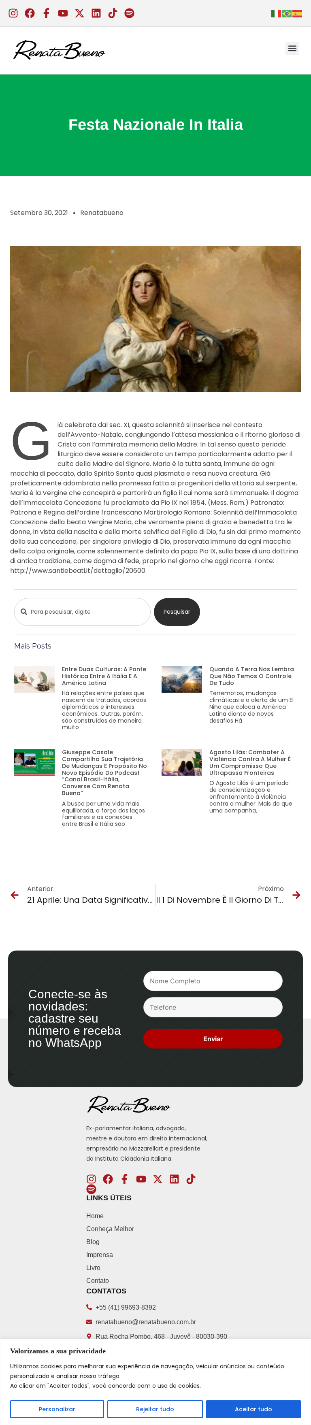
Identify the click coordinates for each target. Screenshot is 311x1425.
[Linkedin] (96, 13)
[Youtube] (63, 13)
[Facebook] (30, 13)
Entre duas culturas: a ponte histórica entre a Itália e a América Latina (104, 676)
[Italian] (276, 13)
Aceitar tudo (253, 1409)
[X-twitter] (80, 13)
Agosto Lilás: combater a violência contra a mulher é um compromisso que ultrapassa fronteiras (250, 762)
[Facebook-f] (46, 13)
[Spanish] (297, 13)
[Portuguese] (287, 13)
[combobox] (82, 612)
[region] (155, 1382)
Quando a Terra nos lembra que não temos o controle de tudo (251, 676)
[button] (292, 48)
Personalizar (57, 1409)
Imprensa (99, 1254)
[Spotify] (129, 13)
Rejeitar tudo (155, 1409)
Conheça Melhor (110, 1228)
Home (95, 1215)
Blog (93, 1241)
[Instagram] (13, 13)
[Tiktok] (113, 13)
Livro (93, 1267)
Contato (97, 1280)
